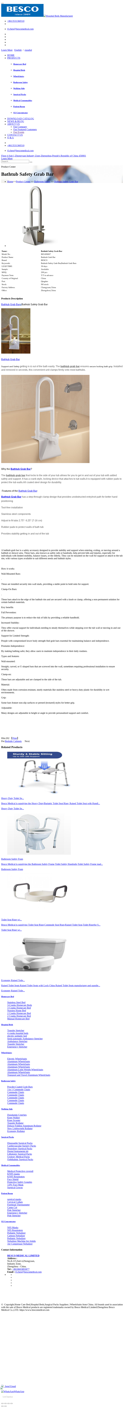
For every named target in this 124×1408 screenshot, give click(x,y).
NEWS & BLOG (15, 121)
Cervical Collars (15, 1202)
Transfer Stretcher (15, 1030)
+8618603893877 (20, 1269)
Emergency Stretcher (17, 1047)
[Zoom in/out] (11, 1403)
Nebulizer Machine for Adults (21, 1241)
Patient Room (19, 106)
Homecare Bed (19, 64)
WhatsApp (19, 1391)
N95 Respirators (15, 1230)
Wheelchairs (18, 76)
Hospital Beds (19, 70)
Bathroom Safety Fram (12, 869)
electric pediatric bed (17, 1036)
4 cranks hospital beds (17, 1033)
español (28, 50)
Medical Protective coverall (20, 1171)
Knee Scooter (13, 1120)
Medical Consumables (22, 100)
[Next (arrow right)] (5, 1406)
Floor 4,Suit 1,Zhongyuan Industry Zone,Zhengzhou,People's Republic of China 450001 (43, 155)
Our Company (20, 126)
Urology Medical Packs (18, 1156)
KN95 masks (13, 1174)
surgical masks (14, 1199)
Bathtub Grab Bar (10, 304)
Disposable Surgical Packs (20, 1143)
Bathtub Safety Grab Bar (66, 181)
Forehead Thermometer (18, 1204)
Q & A (10, 137)
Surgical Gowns (15, 1187)
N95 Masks (12, 1227)
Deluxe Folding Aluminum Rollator (24, 1125)
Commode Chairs (15, 1092)
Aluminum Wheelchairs (18, 1061)
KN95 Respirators (16, 1176)
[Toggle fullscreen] (8, 1403)
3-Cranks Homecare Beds (19, 1005)
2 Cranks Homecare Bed (19, 1013)
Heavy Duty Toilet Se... (12, 808)
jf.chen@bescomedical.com (20, 29)
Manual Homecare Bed (18, 1018)
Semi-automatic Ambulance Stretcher (25, 1038)
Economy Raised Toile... (13, 990)
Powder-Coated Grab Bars (20, 1087)
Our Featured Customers (25, 129)
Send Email (10, 1386)
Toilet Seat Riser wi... (11, 930)
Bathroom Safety (20, 82)
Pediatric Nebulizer (16, 1233)
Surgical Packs (19, 94)
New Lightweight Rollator (20, 1128)
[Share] (5, 1403)
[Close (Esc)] (2, 1403)
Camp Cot (12, 1207)
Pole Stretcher (14, 1210)
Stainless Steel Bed (16, 1002)
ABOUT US (13, 124)
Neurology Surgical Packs (19, 1148)
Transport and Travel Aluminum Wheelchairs (28, 1075)
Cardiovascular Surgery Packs (21, 1146)
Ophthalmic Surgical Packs (20, 1159)
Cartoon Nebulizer (16, 1235)
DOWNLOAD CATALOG (20, 118)
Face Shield (12, 1179)
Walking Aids (19, 88)
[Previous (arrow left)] (2, 1406)
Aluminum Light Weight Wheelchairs (25, 1069)
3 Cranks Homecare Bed (19, 1008)
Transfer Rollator (15, 1123)
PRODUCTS (13, 58)
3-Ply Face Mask (15, 1184)
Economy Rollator (16, 1131)
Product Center (23, 181)
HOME (11, 55)
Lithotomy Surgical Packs (19, 1154)
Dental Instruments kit (17, 1151)
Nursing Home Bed (16, 1010)
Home (10, 181)
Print (14, 738)
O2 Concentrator (20, 113)
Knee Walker (13, 1117)
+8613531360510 (15, 21)
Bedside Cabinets (13, 741)
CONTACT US (15, 135)
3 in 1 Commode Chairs (18, 1089)
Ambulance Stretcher (17, 1041)
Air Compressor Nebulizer (20, 1244)
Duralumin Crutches (17, 1115)
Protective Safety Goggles (19, 1182)
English (18, 50)
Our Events (18, 132)
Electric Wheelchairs (17, 1058)
